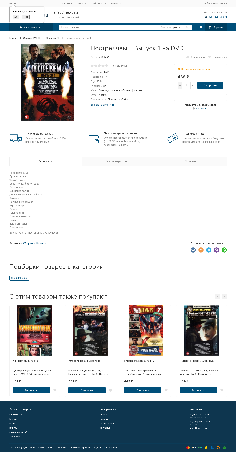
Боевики (41, 243)
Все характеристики (102, 104)
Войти (207, 3)
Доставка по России (39, 134)
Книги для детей (18, 432)
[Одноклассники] (201, 250)
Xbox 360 (14, 436)
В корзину (210, 85)
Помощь (81, 3)
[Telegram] (208, 250)
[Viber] (216, 250)
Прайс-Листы (98, 3)
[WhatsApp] (224, 250)
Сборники (51, 38)
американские (19, 278)
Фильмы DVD (30, 38)
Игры (12, 423)
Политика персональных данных (87, 447)
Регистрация (220, 3)
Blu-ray (13, 428)
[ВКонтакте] (193, 250)
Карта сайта (112, 447)
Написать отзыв (119, 66)
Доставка (66, 3)
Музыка (13, 419)
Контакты (116, 3)
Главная (13, 38)
